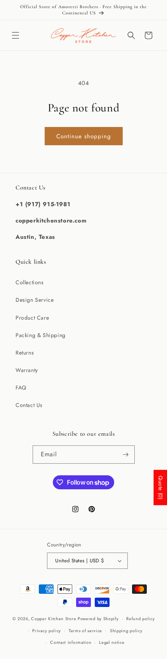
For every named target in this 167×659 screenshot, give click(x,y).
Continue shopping (83, 136)
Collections (30, 282)
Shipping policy (126, 631)
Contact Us (29, 405)
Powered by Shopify (98, 619)
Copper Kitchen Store (54, 619)
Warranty (27, 370)
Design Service (35, 300)
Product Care (32, 318)
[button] (15, 35)
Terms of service (85, 631)
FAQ (21, 387)
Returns (25, 352)
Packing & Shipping (41, 335)
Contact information (70, 642)
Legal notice (111, 642)
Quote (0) (160, 487)
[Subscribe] (125, 454)
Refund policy (140, 619)
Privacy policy (46, 631)
